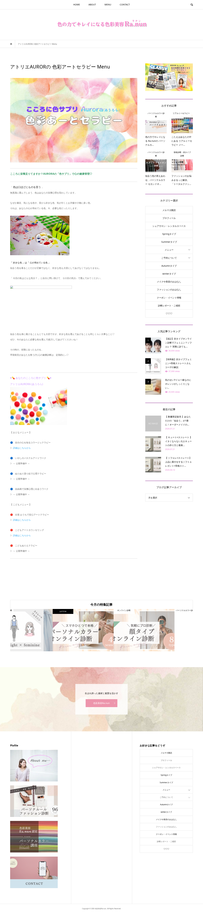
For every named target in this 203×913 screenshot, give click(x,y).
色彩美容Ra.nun (101, 703)
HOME (76, 4)
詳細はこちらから (22, 447)
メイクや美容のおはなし (169, 281)
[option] (40, 630)
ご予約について (169, 257)
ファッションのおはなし (169, 289)
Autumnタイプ (169, 265)
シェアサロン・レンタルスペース (169, 225)
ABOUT (92, 4)
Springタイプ (169, 233)
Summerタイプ (169, 241)
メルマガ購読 (169, 210)
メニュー (169, 249)
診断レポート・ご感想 (169, 305)
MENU (108, 4)
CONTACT (125, 4)
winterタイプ (169, 273)
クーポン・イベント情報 (169, 297)
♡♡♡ (169, 313)
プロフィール (169, 218)
